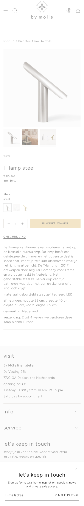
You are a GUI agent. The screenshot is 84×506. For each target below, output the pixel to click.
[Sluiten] (76, 469)
